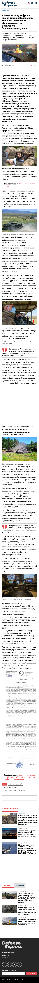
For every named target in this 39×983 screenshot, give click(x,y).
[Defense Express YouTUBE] (9, 964)
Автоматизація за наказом (19, 185)
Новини (9, 10)
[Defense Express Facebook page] (4, 964)
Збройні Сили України (9, 787)
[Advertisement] (19, 404)
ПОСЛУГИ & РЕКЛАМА (8, 952)
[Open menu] (36, 3)
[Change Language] (29, 3)
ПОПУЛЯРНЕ (19, 885)
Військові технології (15, 784)
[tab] (8, 885)
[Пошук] (32, 3)
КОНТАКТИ (5, 957)
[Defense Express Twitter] (14, 964)
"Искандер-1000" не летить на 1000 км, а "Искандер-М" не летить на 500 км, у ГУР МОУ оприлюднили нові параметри (27, 898)
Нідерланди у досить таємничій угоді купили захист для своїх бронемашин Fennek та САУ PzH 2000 (27, 911)
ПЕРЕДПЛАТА (5, 955)
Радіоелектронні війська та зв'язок (14, 790)
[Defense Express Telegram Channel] (19, 964)
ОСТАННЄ (7, 885)
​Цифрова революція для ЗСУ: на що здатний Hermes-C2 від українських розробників (19, 777)
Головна (4, 10)
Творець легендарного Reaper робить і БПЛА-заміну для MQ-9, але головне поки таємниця (27, 833)
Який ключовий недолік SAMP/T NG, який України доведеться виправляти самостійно (27, 922)
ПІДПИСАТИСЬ (31, 973)
